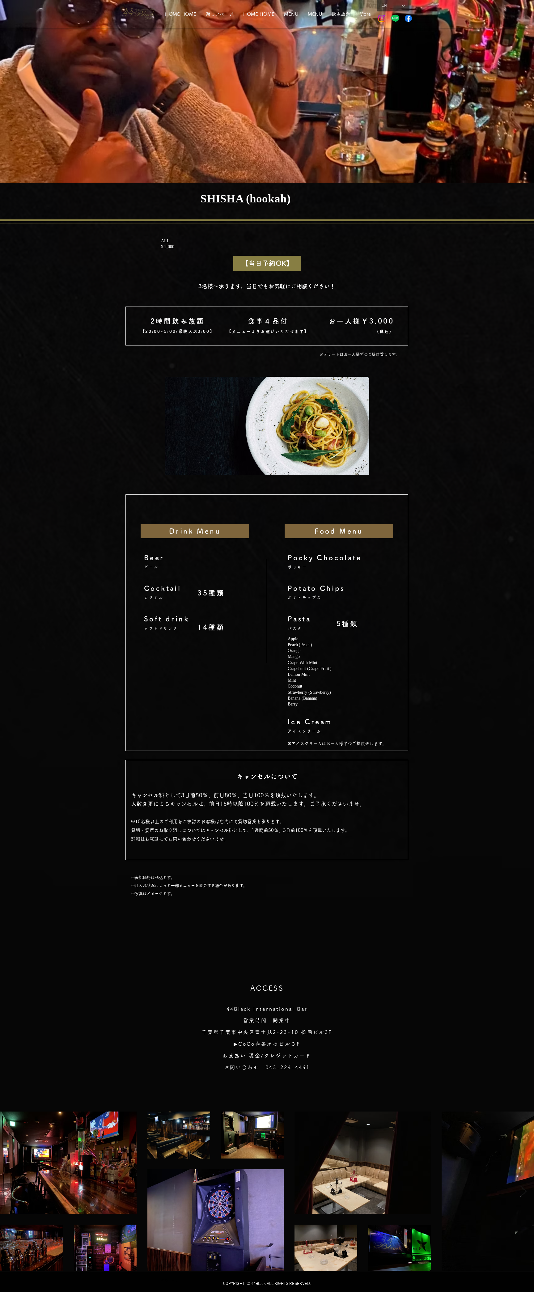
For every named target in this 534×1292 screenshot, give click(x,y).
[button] (341, 14)
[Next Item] (523, 1191)
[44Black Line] (395, 18)
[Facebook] (408, 18)
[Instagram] (382, 18)
